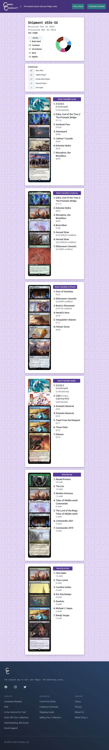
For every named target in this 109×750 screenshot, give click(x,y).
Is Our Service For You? (15, 712)
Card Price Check (47, 701)
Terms (78, 701)
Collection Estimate (97, 6)
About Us (79, 712)
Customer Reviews (13, 701)
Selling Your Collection (50, 717)
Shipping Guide (46, 712)
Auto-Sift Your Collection (16, 717)
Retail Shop (80, 717)
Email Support (11, 728)
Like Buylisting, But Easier (16, 723)
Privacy (78, 707)
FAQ (6, 707)
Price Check (78, 6)
